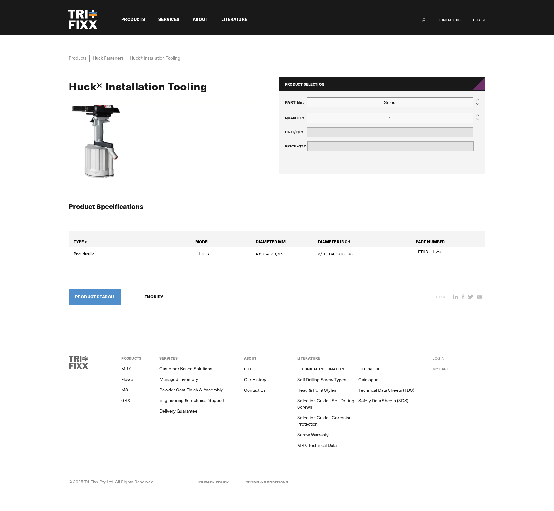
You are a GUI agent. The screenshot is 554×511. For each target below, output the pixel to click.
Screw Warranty (313, 434)
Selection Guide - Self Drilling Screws (325, 404)
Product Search (94, 297)
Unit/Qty (294, 132)
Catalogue (368, 379)
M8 (124, 390)
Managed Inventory (178, 379)
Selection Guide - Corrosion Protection (324, 421)
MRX (126, 368)
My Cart (440, 369)
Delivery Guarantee (178, 411)
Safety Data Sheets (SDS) (383, 401)
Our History (255, 379)
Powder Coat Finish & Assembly (191, 390)
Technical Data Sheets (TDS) (386, 390)
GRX (125, 400)
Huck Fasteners (108, 57)
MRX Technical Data (317, 445)
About (200, 19)
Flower (128, 379)
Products (133, 19)
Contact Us (449, 19)
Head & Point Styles (316, 390)
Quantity (295, 118)
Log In (479, 19)
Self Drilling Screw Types (321, 379)
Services (168, 19)
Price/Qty (295, 146)
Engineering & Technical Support (191, 400)
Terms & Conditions (267, 482)
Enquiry (153, 297)
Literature (234, 19)
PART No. (294, 102)
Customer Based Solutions (185, 368)
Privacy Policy (213, 482)
